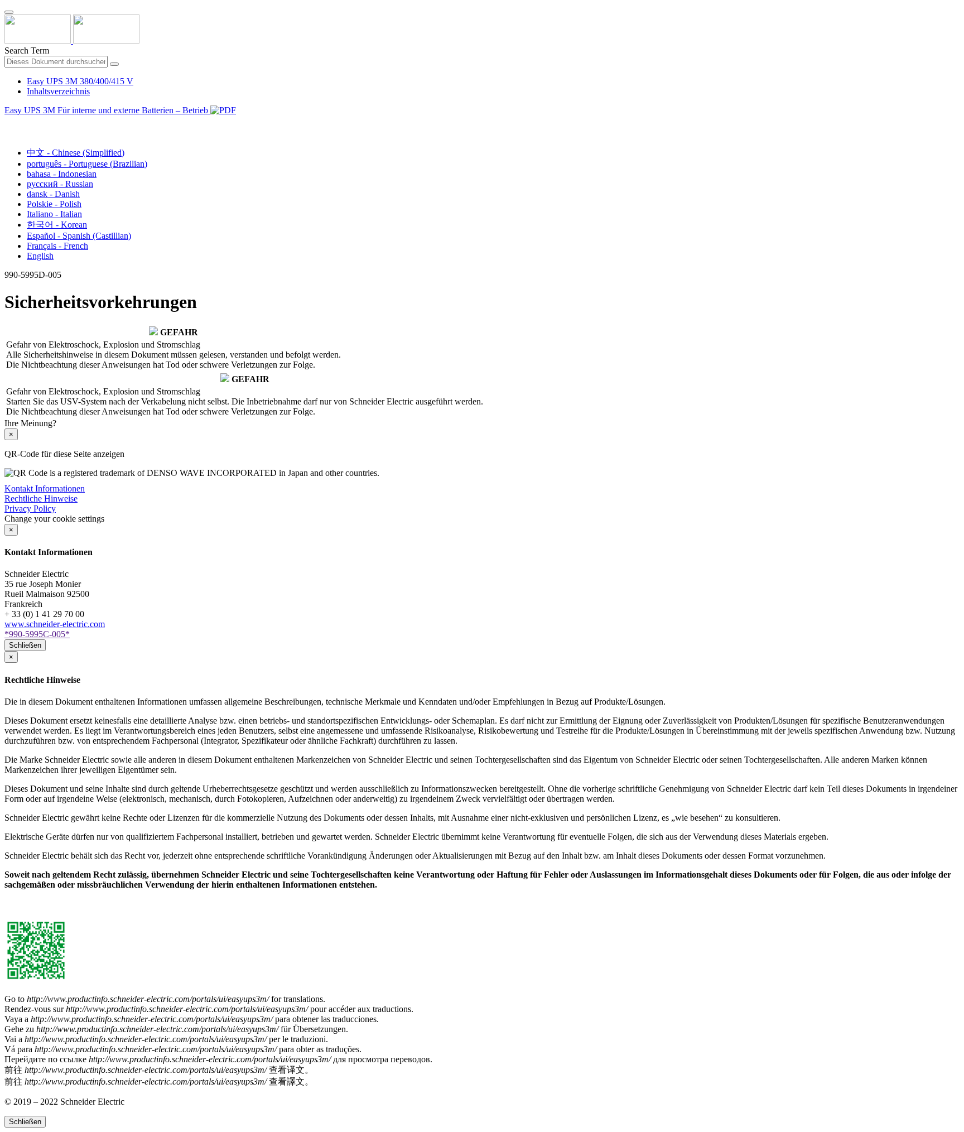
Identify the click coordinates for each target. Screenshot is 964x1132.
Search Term (26, 50)
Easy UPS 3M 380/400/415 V (80, 81)
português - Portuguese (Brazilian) (87, 163)
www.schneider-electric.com (54, 624)
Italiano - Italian (54, 214)
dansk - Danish (53, 194)
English (40, 256)
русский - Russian (60, 184)
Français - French (57, 246)
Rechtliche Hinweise (41, 498)
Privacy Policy (30, 508)
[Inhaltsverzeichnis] (8, 123)
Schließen (25, 645)
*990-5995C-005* (37, 634)
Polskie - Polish (54, 204)
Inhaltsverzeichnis (58, 91)
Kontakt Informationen (44, 488)
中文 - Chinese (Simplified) (75, 152)
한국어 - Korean (57, 224)
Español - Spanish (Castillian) (79, 235)
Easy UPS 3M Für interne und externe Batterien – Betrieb (107, 110)
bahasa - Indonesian (62, 174)
